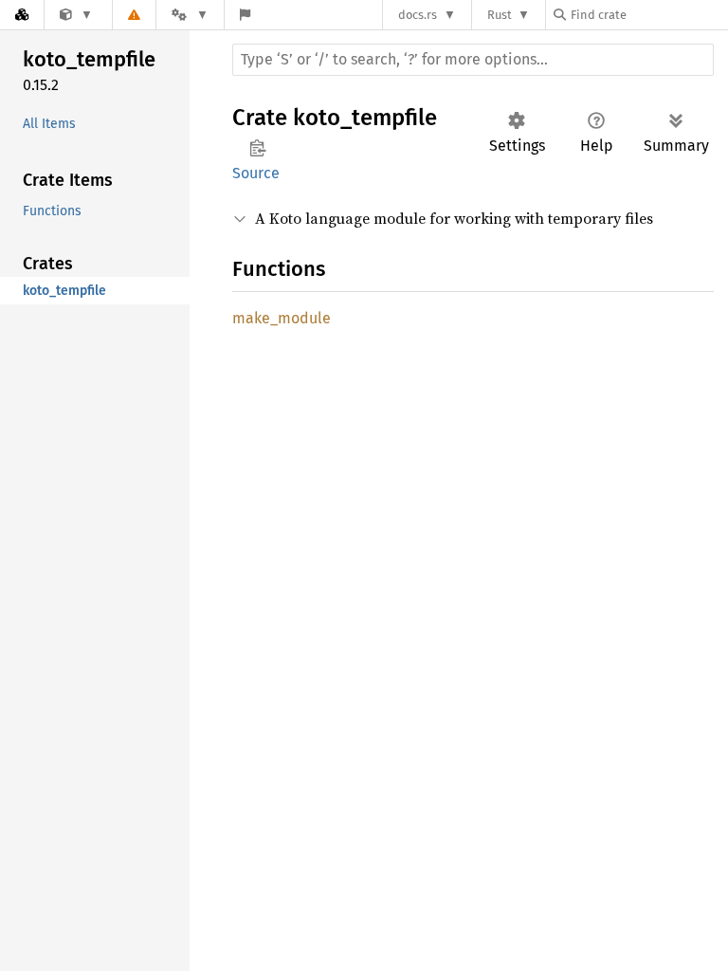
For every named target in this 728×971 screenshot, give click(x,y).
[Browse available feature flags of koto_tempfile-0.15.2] (245, 14)
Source (256, 173)
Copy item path (257, 148)
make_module (281, 318)
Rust (499, 15)
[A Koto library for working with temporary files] (76, 14)
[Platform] (189, 14)
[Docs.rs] (22, 14)
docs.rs (417, 15)
